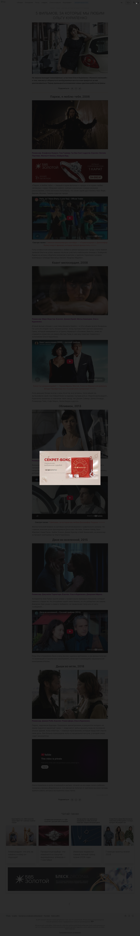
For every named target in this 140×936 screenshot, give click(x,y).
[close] (136, 3)
